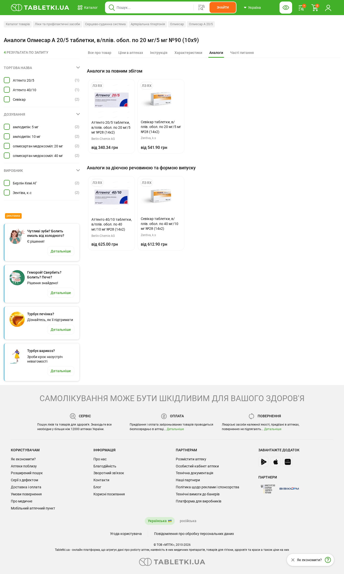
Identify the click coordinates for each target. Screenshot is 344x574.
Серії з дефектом (24, 480)
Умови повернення (26, 494)
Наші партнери (188, 480)
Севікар (19, 100)
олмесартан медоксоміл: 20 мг (38, 146)
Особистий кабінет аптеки (197, 466)
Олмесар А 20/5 (201, 24)
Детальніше (175, 429)
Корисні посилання (109, 494)
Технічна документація (194, 473)
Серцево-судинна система (105, 24)
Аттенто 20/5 (23, 80)
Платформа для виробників (198, 501)
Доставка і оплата (26, 487)
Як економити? (23, 459)
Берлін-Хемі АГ (25, 183)
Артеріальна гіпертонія (148, 24)
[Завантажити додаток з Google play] (263, 462)
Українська (157, 521)
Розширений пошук (27, 473)
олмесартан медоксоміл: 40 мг (38, 156)
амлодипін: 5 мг (26, 127)
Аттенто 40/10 (24, 90)
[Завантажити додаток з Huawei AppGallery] (288, 462)
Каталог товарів (18, 24)
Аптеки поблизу (24, 466)
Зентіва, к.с (22, 193)
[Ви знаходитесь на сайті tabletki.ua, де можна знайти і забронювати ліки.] (40, 8)
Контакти (101, 480)
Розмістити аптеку (191, 459)
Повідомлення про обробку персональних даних (194, 534)
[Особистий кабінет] (328, 8)
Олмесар (177, 24)
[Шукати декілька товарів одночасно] (201, 8)
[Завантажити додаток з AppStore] (275, 462)
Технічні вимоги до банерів (198, 494)
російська (188, 521)
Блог (97, 487)
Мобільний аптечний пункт (33, 508)
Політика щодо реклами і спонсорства (207, 487)
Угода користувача (126, 534)
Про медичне (21, 501)
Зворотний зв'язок (108, 473)
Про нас (100, 459)
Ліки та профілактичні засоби (57, 24)
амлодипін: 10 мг (27, 137)
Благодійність (104, 466)
